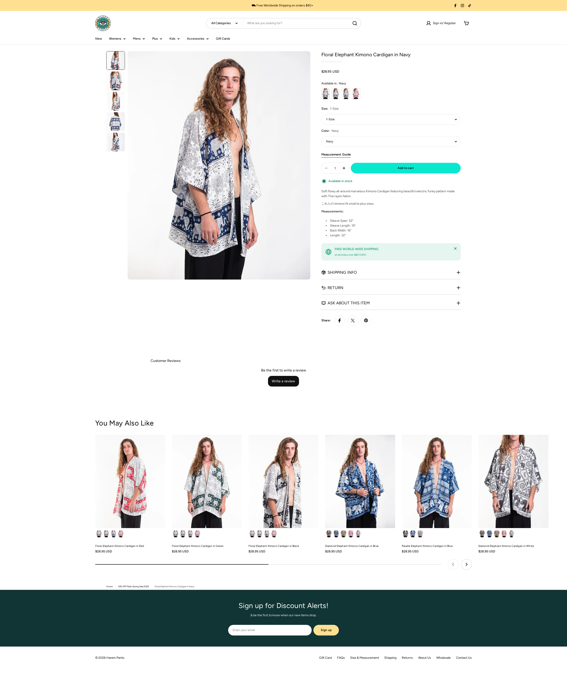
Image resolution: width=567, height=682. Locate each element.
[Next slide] (466, 564)
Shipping (390, 658)
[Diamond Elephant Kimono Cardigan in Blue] (360, 481)
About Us (424, 658)
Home (109, 586)
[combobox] (283, 23)
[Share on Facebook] (339, 320)
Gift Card (325, 658)
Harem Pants (115, 658)
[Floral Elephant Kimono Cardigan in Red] (130, 481)
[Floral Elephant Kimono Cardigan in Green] (207, 481)
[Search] (354, 23)
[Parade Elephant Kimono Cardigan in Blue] (437, 481)
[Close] (455, 248)
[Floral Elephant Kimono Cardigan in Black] (283, 481)
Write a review (283, 381)
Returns (407, 658)
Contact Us (464, 658)
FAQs (341, 658)
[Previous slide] (453, 564)
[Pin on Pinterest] (366, 320)
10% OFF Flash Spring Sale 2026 (133, 586)
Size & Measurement (364, 658)
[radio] (325, 93)
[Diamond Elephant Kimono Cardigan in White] (513, 481)
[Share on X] (353, 320)
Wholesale (443, 658)
